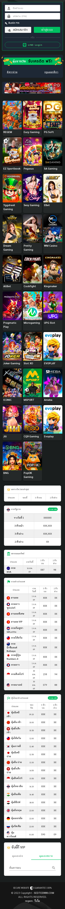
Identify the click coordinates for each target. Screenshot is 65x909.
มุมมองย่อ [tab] (17, 855)
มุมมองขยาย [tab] (46, 855)
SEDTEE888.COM (44, 892)
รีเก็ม (37, 900)
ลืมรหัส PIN (13, 23)
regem (29, 900)
